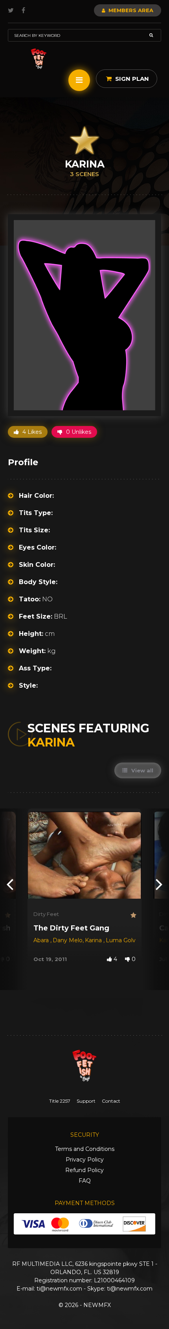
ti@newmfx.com (59, 1288)
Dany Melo (68, 940)
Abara (41, 940)
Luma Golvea (124, 940)
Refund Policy (84, 1170)
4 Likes (31, 431)
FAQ (85, 1180)
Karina (94, 940)
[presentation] (10, 884)
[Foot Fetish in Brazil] (39, 58)
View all (141, 770)
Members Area (130, 10)
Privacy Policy (85, 1159)
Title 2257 (59, 1101)
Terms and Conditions (84, 1148)
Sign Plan (131, 78)
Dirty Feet (46, 914)
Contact (111, 1101)
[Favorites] (7, 915)
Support (86, 1101)
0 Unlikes (77, 431)
